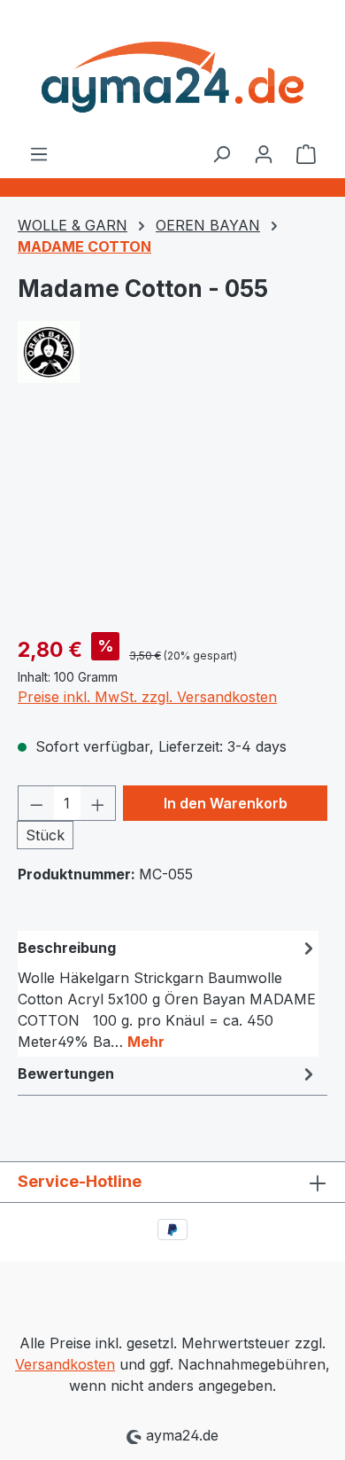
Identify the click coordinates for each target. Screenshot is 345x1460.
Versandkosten (65, 1364)
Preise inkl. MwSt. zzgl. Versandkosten (147, 697)
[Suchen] (221, 153)
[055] (172, 518)
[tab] (168, 994)
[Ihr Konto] (263, 153)
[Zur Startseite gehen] (172, 71)
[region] (172, 518)
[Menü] (39, 153)
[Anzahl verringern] (36, 803)
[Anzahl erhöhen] (98, 803)
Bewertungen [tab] (66, 1073)
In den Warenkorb (226, 803)
